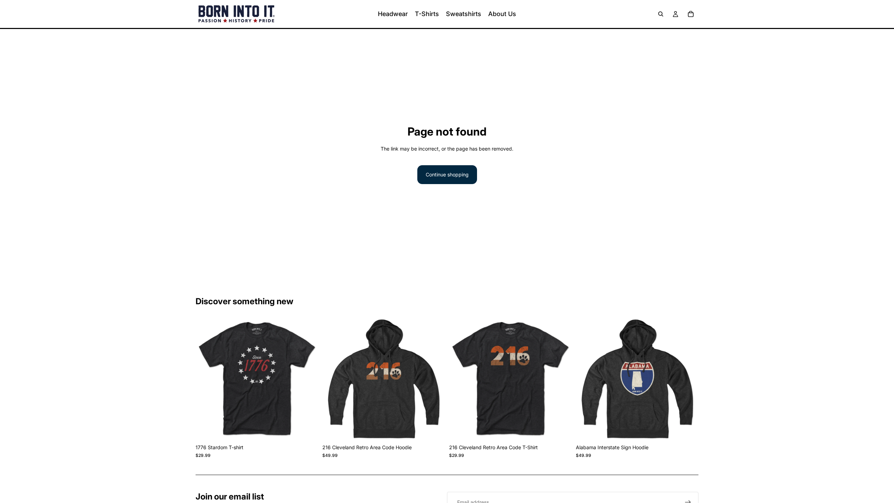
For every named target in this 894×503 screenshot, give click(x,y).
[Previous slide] (206, 379)
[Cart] (690, 14)
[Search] (660, 14)
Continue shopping (447, 174)
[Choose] (307, 430)
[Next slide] (307, 379)
